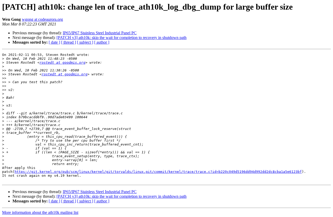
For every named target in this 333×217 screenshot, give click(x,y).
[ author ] (101, 42)
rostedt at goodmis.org (62, 62)
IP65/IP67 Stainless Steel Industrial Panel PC (100, 33)
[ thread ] (68, 42)
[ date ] (54, 42)
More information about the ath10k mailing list (40, 212)
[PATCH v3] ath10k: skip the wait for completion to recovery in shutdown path (121, 37)
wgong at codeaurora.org (42, 19)
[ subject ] (85, 42)
